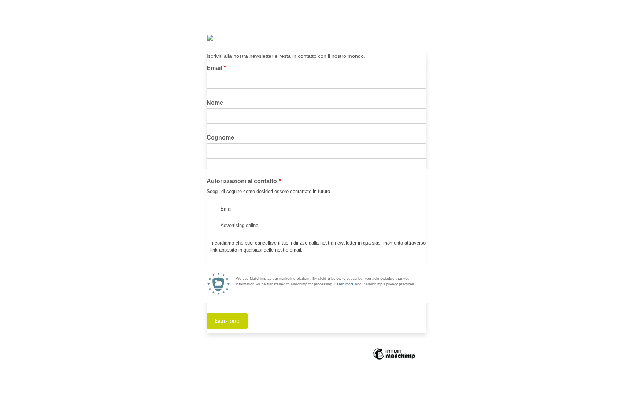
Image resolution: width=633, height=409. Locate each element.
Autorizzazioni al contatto (244, 180)
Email (216, 67)
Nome (215, 103)
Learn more (344, 284)
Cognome (220, 137)
